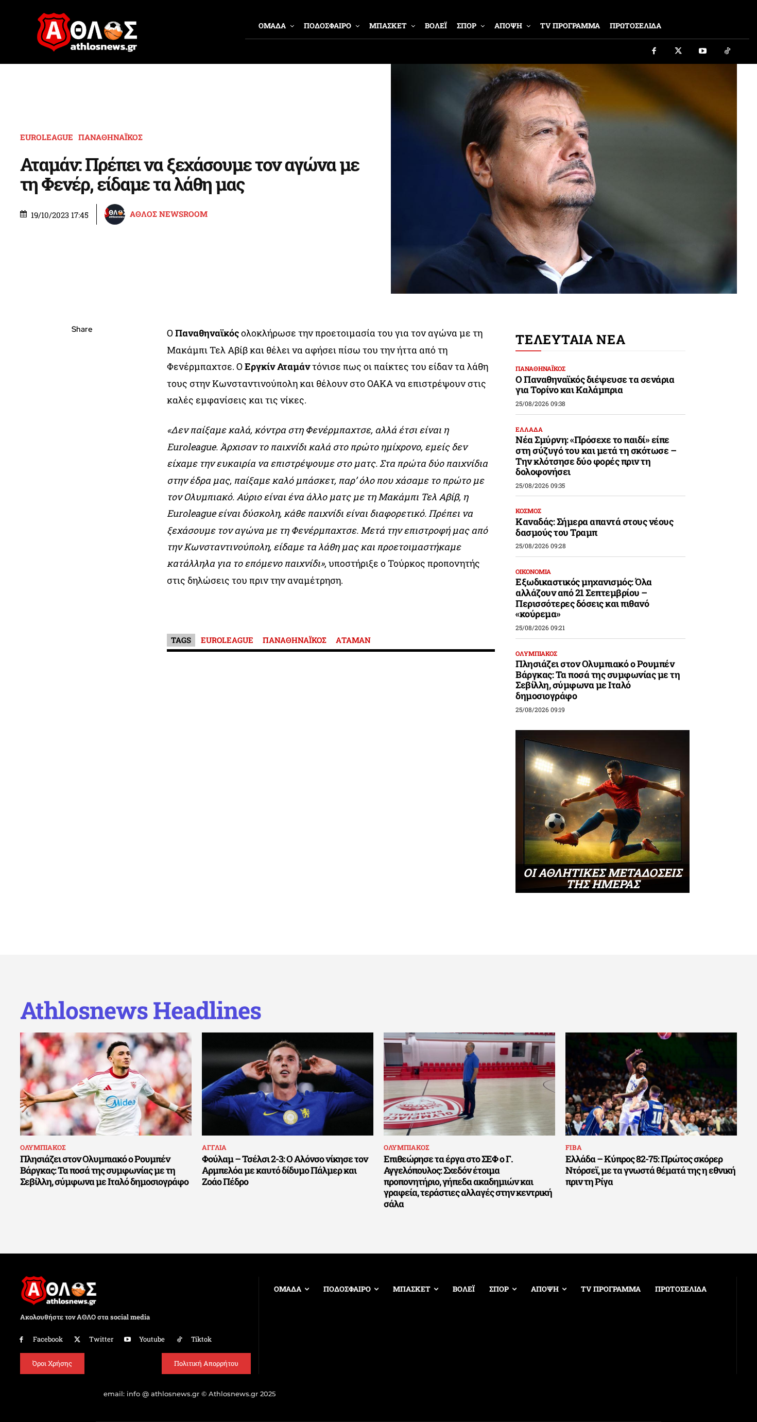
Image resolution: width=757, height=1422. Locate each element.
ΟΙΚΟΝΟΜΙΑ (533, 571)
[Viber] (82, 427)
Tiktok (201, 1339)
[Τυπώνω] (82, 499)
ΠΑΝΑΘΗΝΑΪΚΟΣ (110, 137)
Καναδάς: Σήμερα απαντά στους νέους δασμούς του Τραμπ (594, 526)
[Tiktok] (727, 51)
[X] (82, 378)
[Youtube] (703, 51)
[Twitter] (679, 51)
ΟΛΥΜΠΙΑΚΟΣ (536, 653)
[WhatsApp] (82, 403)
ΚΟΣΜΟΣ (528, 510)
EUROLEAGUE (46, 137)
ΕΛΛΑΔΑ (529, 429)
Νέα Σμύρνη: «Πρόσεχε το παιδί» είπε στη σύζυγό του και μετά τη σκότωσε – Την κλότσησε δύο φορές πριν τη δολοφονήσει (595, 455)
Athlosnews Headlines (140, 1010)
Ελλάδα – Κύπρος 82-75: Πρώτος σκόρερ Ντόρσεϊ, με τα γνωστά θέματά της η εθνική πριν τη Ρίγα (650, 1170)
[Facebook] (654, 51)
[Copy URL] (82, 475)
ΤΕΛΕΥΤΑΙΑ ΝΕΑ (570, 339)
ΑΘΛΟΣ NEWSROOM (169, 214)
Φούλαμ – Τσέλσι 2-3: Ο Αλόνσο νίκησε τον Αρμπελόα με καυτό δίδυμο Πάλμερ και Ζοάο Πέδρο (285, 1170)
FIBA (573, 1147)
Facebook (48, 1339)
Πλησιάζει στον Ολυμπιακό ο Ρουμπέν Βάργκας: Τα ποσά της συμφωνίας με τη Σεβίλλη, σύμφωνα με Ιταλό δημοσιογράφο (597, 679)
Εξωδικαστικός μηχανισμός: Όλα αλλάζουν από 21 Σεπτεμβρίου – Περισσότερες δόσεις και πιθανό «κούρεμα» (583, 597)
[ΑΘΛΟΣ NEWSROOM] (116, 214)
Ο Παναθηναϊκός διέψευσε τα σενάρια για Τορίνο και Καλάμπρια (594, 384)
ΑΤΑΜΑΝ (353, 640)
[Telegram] (82, 451)
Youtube (152, 1339)
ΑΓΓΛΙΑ (214, 1147)
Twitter (101, 1339)
